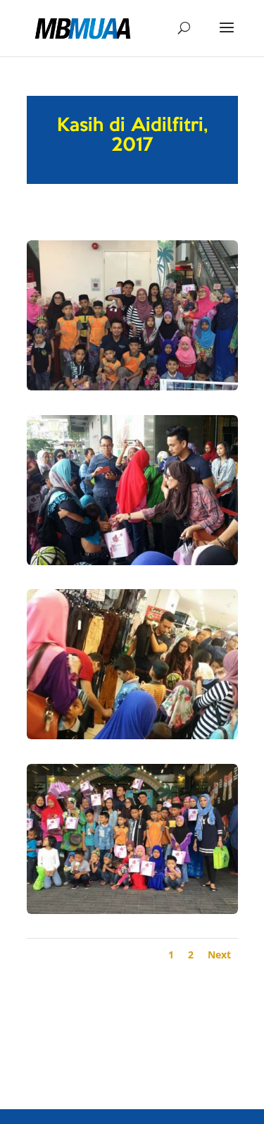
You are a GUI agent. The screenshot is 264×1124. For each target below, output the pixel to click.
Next (219, 954)
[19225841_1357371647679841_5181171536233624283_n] (132, 565)
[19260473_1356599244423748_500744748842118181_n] (132, 390)
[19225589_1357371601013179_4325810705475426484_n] (132, 739)
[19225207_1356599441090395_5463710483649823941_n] (132, 913)
